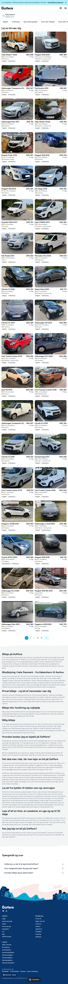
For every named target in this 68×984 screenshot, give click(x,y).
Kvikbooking (16, 22)
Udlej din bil (58, 699)
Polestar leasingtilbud (8, 963)
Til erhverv (38, 924)
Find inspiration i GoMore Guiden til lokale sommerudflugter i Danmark (32, 2)
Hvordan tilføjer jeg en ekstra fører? (18, 873)
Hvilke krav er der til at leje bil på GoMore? (21, 864)
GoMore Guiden (6, 936)
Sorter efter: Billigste (48, 22)
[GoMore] (7, 8)
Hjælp (3, 918)
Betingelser (5, 971)
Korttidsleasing (6, 950)
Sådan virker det (40, 921)
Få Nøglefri (38, 931)
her (46, 745)
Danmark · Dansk (10, 975)
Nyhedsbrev (5, 929)
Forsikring (38, 934)
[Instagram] (6, 911)
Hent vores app (6, 926)
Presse (4, 924)
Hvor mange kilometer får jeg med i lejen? (21, 868)
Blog (3, 934)
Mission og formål (7, 921)
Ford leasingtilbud (7, 957)
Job (3, 931)
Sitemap (22, 971)
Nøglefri (5, 22)
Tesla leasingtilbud (7, 955)
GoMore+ (38, 926)
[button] (66, 2)
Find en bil (38, 918)
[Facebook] (3, 911)
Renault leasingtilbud (8, 952)
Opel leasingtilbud (7, 960)
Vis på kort (35, 979)
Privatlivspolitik (14, 971)
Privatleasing (5, 947)
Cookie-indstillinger (32, 971)
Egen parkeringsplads (30, 22)
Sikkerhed (38, 937)
